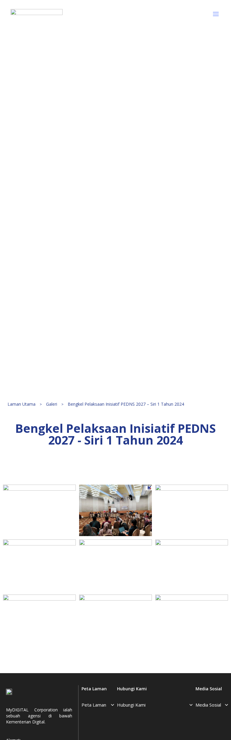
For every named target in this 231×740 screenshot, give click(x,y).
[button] (218, 14)
